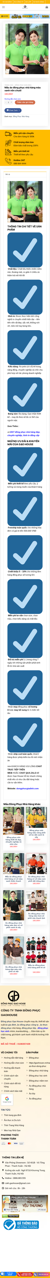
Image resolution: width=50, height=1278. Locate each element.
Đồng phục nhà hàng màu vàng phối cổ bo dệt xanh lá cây (36, 833)
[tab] (25, 174)
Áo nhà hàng (38, 2)
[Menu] (3, 7)
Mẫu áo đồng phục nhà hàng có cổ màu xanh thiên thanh (14, 879)
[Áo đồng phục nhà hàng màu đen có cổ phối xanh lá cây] (13, 905)
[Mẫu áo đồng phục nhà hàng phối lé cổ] (36, 950)
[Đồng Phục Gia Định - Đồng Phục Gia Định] (25, 7)
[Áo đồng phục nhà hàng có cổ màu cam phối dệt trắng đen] (36, 863)
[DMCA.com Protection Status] (10, 1216)
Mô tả (8, 174)
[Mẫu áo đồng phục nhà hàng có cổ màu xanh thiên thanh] (13, 863)
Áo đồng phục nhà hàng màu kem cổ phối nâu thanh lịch (36, 916)
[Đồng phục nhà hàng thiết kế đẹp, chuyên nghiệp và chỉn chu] (13, 821)
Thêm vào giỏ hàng (25, 102)
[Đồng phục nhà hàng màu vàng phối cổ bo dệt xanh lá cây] (36, 817)
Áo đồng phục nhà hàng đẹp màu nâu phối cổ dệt (13, 969)
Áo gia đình (7, 2)
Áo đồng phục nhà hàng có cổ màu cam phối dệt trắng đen (36, 879)
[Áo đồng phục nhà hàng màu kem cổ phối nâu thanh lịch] (36, 900)
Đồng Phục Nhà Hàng (23, 85)
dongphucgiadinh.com (27, 788)
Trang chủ (8, 85)
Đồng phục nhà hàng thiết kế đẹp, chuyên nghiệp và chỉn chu (14, 840)
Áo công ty (18, 2)
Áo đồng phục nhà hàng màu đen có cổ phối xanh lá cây (14, 925)
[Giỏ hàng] (47, 7)
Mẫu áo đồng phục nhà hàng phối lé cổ (36, 966)
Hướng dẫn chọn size (12, 99)
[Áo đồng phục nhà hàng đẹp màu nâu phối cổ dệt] (13, 950)
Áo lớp (28, 2)
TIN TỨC (6, 1110)
